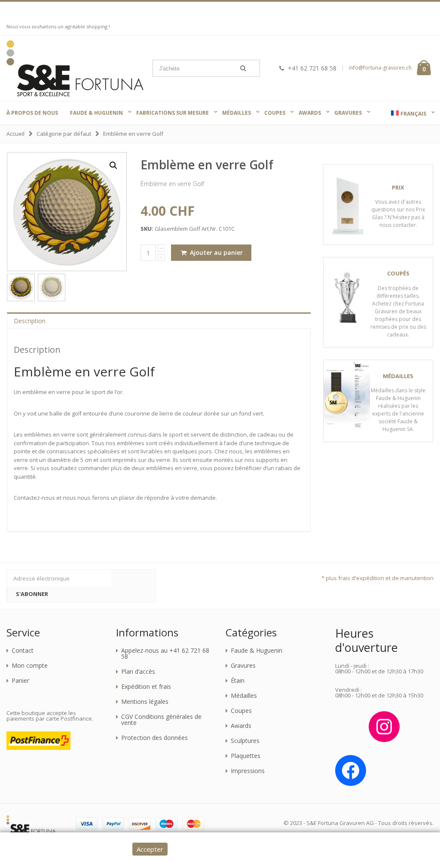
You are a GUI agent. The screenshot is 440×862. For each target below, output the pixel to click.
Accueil (15, 134)
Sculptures (245, 741)
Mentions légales (144, 702)
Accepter (150, 849)
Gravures (243, 666)
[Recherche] (243, 68)
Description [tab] (30, 321)
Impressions (248, 771)
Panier (20, 681)
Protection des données (154, 738)
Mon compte (30, 666)
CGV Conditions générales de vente (161, 720)
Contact (23, 651)
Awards (241, 726)
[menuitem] (408, 113)
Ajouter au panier (215, 252)
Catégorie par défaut (64, 134)
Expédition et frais (146, 687)
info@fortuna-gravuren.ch (380, 67)
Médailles (244, 696)
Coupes (241, 711)
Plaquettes (245, 756)
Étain (237, 681)
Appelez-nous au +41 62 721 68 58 (165, 654)
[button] (113, 165)
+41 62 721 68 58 (312, 68)
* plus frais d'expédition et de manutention (377, 578)
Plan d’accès (138, 672)
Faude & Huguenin (256, 651)
